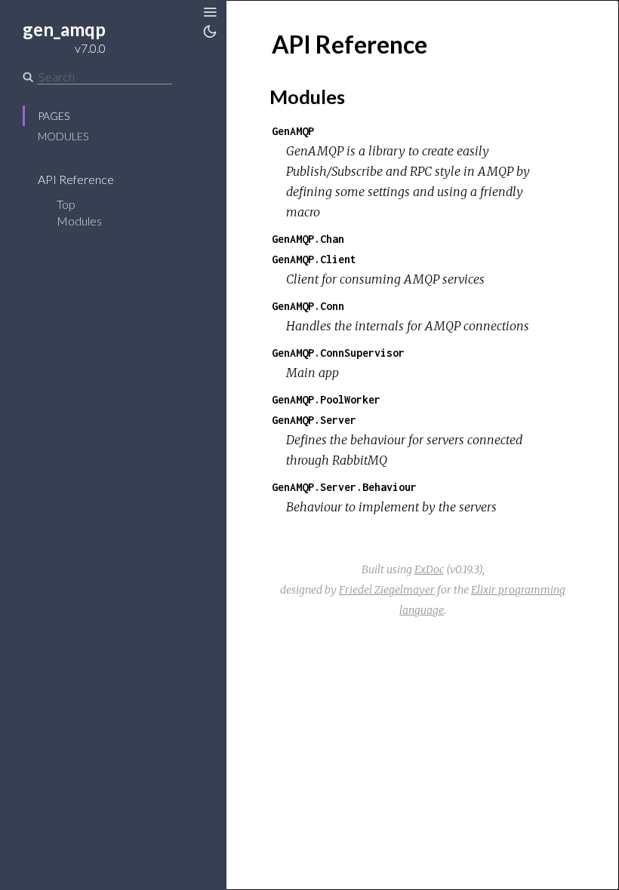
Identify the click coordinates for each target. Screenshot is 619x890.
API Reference (77, 179)
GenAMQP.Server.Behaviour (344, 486)
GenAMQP (293, 130)
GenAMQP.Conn (308, 305)
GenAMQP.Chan (308, 238)
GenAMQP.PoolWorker (326, 399)
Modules (63, 136)
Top (66, 204)
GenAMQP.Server (314, 419)
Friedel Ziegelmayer (387, 590)
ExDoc (429, 569)
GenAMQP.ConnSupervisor (338, 352)
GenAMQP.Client (314, 259)
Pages (53, 115)
